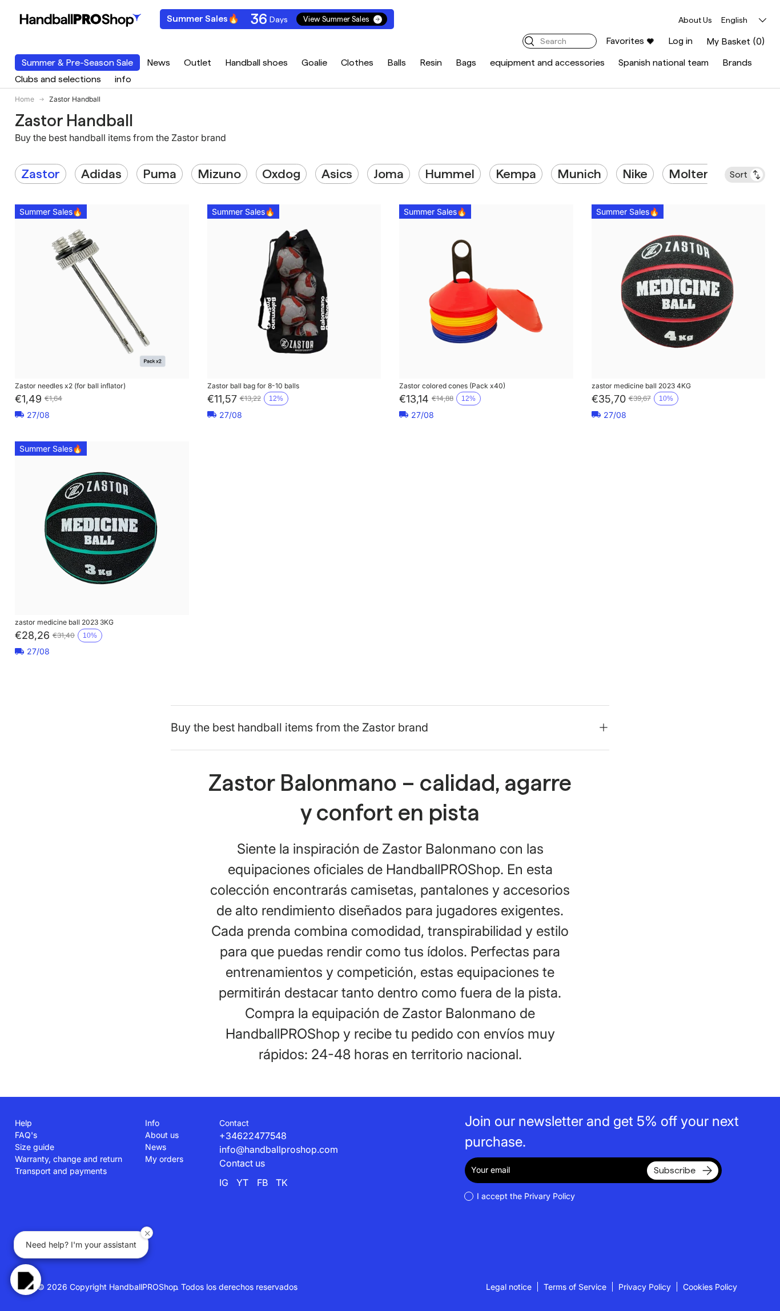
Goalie (314, 62)
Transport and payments (61, 1171)
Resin (431, 62)
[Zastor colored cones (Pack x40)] (486, 291)
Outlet (197, 62)
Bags (466, 62)
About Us (695, 20)
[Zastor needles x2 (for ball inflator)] (102, 291)
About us (162, 1135)
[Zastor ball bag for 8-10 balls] (294, 291)
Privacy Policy (644, 1287)
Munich (579, 173)
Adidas (101, 173)
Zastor (40, 173)
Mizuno (219, 173)
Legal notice (509, 1287)
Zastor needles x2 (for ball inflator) (70, 385)
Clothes (357, 62)
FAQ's (26, 1135)
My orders (164, 1159)
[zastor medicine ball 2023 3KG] (102, 528)
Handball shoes (256, 62)
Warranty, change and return (68, 1159)
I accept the (526, 1196)
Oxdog (281, 173)
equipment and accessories (547, 62)
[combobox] (559, 41)
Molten (690, 173)
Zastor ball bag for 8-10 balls (253, 385)
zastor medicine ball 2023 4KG (641, 385)
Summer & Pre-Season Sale (77, 62)
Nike (635, 173)
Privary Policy (549, 1196)
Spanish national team (663, 62)
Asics (336, 173)
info (123, 79)
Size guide (34, 1147)
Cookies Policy (710, 1287)
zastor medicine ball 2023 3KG (64, 622)
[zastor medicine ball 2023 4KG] (679, 291)
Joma (388, 173)
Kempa (516, 173)
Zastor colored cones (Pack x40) (452, 385)
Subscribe (674, 1170)
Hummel (450, 173)
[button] (735, 41)
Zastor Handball (74, 99)
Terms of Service (575, 1287)
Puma (159, 173)
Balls (396, 62)
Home (24, 99)
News (158, 62)
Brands (737, 62)
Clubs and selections (58, 79)
